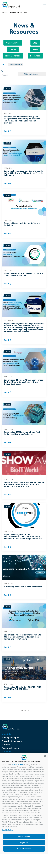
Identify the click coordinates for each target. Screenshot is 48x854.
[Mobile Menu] (44, 5)
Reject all (24, 843)
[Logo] (11, 5)
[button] (45, 756)
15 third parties (17, 765)
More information (24, 849)
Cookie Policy (7, 830)
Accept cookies (24, 836)
